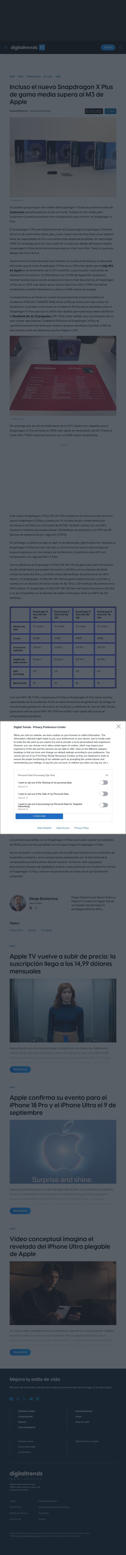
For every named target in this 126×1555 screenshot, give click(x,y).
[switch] (103, 782)
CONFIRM (39, 816)
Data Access (63, 828)
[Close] (119, 727)
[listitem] (63, 775)
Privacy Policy (81, 828)
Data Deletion (44, 828)
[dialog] (63, 777)
